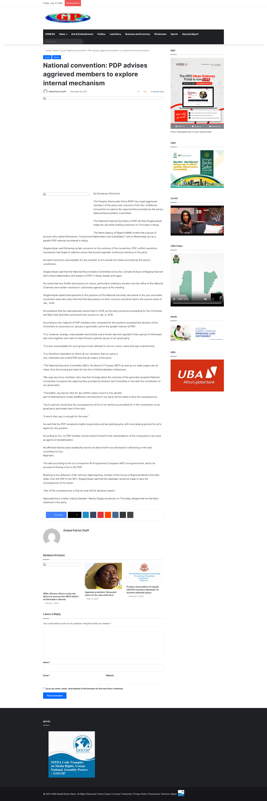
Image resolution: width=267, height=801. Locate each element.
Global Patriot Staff (57, 91)
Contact (117, 794)
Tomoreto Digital (168, 794)
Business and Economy (137, 34)
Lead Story (115, 34)
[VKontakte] (115, 515)
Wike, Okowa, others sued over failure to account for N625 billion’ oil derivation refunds (61, 596)
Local (62, 50)
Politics (101, 34)
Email (46, 675)
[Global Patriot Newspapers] (67, 17)
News (62, 34)
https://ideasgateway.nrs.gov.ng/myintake (191, 131)
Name (47, 662)
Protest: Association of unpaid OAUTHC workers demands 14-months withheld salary (143, 589)
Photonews (160, 34)
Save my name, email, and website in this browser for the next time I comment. (84, 688)
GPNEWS (50, 34)
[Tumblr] (93, 515)
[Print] (130, 515)
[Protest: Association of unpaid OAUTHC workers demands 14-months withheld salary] (145, 573)
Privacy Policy (140, 794)
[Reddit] (108, 515)
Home (48, 50)
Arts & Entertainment (82, 34)
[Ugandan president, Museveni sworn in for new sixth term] (103, 576)
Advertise (127, 794)
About (108, 794)
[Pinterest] (100, 515)
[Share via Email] (123, 515)
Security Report (190, 34)
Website (110, 675)
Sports (174, 34)
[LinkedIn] (86, 515)
